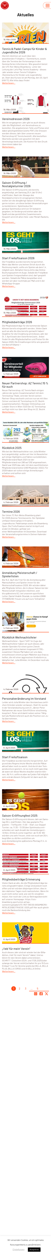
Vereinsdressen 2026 (16, 119)
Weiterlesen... (8, 83)
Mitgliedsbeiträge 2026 (17, 322)
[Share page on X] (46, 993)
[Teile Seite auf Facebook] (41, 993)
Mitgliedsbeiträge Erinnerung (21, 879)
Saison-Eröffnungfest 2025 (19, 815)
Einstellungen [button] (18, 1249)
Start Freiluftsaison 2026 (18, 258)
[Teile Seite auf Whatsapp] (35, 993)
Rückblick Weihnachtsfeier (19, 637)
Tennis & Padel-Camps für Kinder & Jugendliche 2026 (24, 50)
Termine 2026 (11, 511)
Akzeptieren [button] (34, 1249)
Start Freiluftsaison (14, 757)
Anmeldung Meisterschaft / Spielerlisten (19, 574)
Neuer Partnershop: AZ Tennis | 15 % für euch (25, 384)
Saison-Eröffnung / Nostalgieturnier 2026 (16, 184)
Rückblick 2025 (11, 447)
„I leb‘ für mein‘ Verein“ (16, 948)
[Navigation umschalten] (47, 6)
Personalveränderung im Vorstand (24, 698)
